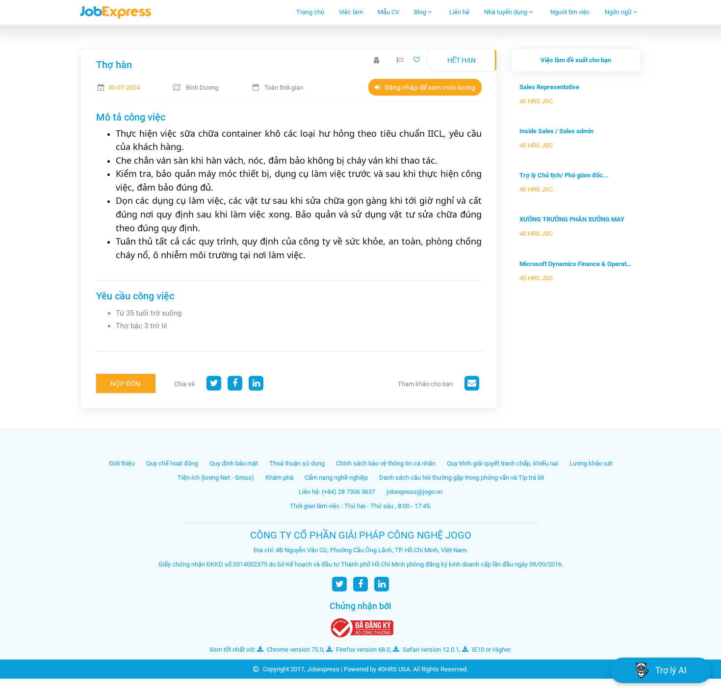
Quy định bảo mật (233, 463)
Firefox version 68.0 (362, 649)
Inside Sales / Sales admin (556, 131)
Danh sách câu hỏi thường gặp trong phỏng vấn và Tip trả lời (461, 477)
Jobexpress (323, 669)
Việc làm (351, 12)
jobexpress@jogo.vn (414, 491)
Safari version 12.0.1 (430, 649)
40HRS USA (394, 669)
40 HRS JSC (536, 101)
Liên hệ (459, 12)
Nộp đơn (125, 384)
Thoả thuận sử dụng (297, 463)
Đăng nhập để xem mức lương (429, 87)
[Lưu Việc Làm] (417, 60)
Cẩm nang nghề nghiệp (336, 477)
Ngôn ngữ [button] (619, 12)
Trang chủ (310, 12)
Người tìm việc (570, 12)
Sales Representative (549, 87)
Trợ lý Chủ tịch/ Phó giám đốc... (564, 175)
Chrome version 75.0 (294, 649)
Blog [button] (421, 12)
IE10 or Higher (490, 649)
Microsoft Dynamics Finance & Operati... (575, 264)
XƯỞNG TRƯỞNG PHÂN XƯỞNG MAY (571, 219)
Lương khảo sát (591, 463)
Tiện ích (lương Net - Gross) (216, 477)
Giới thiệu (122, 463)
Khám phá (279, 477)
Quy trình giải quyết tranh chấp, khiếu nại (502, 463)
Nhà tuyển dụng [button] (506, 12)
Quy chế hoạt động (172, 463)
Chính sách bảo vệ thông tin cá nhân (386, 463)
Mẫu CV (388, 12)
